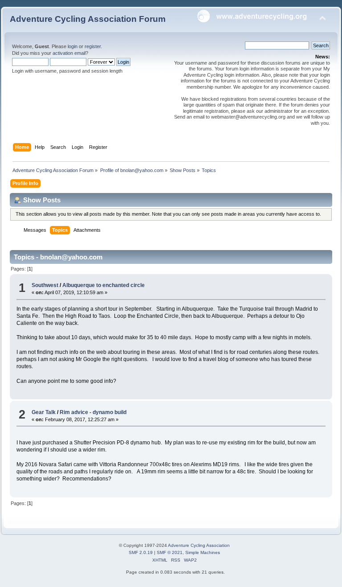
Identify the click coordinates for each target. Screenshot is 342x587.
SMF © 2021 (170, 552)
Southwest (45, 285)
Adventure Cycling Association (199, 545)
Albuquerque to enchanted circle (103, 285)
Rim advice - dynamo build (93, 412)
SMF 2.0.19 (141, 552)
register (93, 46)
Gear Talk (44, 412)
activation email (69, 53)
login (72, 46)
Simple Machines (202, 552)
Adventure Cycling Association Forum (88, 19)
